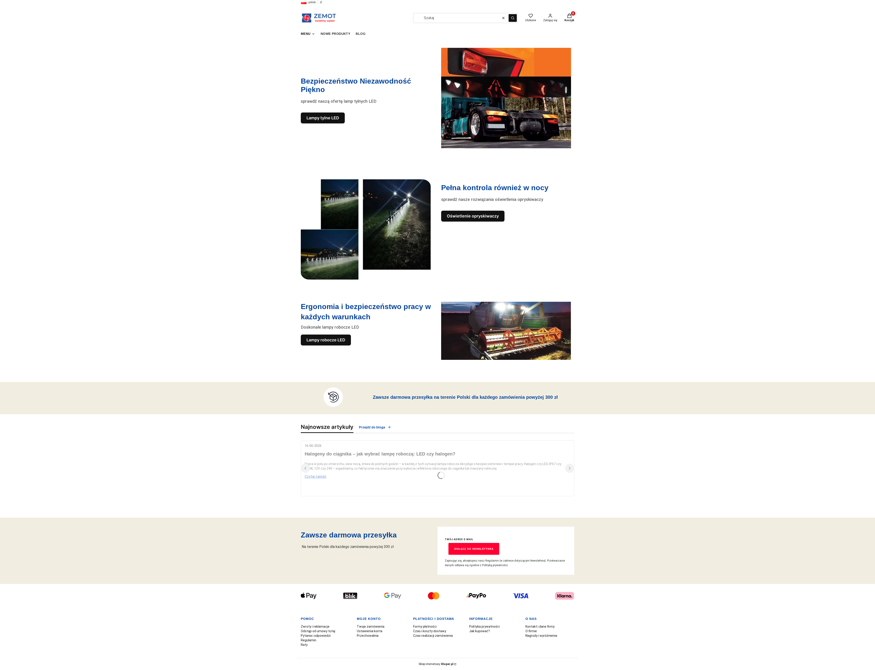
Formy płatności (425, 626)
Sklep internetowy (436, 664)
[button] (513, 18)
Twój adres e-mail (459, 539)
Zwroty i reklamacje (315, 626)
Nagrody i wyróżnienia (541, 635)
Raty (304, 645)
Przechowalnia (367, 635)
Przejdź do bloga (372, 427)
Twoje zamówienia (370, 626)
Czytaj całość (316, 476)
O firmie (531, 631)
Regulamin (308, 640)
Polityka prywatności (484, 626)
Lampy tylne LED (322, 117)
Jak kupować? (479, 631)
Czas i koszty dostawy (429, 631)
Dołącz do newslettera (473, 548)
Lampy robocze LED (325, 340)
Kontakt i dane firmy (540, 626)
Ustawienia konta (369, 631)
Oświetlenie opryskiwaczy (473, 216)
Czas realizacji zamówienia (433, 635)
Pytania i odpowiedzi (316, 635)
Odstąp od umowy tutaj (318, 631)
